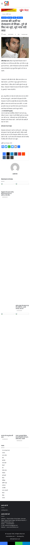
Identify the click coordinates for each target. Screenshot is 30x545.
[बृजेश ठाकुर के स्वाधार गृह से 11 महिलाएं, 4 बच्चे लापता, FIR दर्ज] (22, 243)
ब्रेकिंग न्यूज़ (8, 14)
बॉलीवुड (3, 480)
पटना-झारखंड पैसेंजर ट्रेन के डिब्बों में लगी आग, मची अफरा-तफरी (22, 437)
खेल (3, 457)
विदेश (3, 495)
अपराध (3, 452)
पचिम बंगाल (4, 470)
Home (3, 14)
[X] (8, 154)
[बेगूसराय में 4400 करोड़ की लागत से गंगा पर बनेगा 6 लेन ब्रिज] (7, 186)
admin (4, 34)
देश (2, 467)
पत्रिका (3, 472)
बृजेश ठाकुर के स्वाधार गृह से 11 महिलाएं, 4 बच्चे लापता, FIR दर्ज (22, 307)
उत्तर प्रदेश (4, 455)
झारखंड (3, 460)
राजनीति (3, 487)
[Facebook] (4, 154)
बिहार (14, 17)
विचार (3, 492)
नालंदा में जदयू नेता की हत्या (7, 436)
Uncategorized (6, 450)
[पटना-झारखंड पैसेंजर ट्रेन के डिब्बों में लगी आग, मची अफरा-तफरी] (22, 373)
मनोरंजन (4, 485)
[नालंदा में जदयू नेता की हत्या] (7, 373)
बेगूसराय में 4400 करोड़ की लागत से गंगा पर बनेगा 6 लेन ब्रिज (7, 193)
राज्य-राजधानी (5, 490)
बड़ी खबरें (9, 17)
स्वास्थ (3, 497)
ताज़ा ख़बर (4, 17)
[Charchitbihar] (6, 3)
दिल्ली (3, 465)
